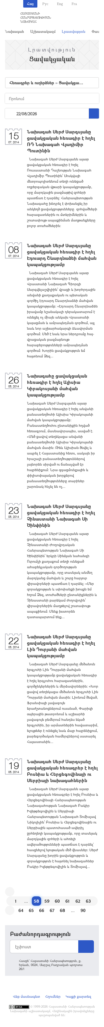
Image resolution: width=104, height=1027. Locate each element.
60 (57, 901)
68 (62, 910)
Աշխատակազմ (43, 31)
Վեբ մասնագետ (26, 996)
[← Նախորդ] (9, 891)
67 (52, 910)
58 (36, 901)
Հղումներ (53, 996)
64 (20, 910)
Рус (45, 3)
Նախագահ (14, 31)
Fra (74, 3)
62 (77, 901)
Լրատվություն (73, 31)
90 (83, 910)
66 (41, 910)
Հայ (30, 3)
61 (67, 901)
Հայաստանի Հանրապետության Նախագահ (35, 17)
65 (31, 910)
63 (88, 901)
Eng (60, 3)
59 (46, 901)
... (11, 113)
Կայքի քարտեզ (78, 996)
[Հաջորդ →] (9, 910)
